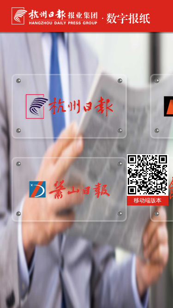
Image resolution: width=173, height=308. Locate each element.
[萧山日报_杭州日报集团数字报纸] (69, 205)
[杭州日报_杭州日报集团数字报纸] (69, 122)
